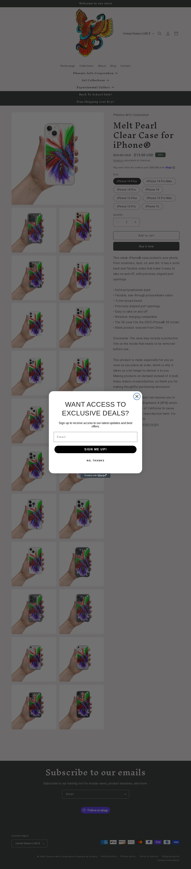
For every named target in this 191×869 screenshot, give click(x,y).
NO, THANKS (95, 460)
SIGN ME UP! (95, 449)
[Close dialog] (137, 396)
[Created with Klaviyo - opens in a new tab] (95, 475)
